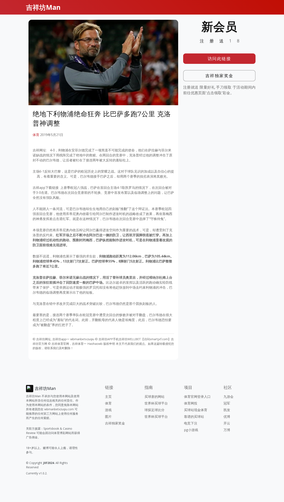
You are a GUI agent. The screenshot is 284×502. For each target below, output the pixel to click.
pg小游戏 (191, 430)
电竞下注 (190, 423)
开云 (226, 423)
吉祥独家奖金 (219, 75)
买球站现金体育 (195, 410)
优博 (226, 416)
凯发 (226, 410)
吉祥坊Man (43, 7)
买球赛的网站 (154, 396)
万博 (226, 430)
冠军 (226, 403)
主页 (108, 396)
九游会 (228, 396)
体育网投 (190, 403)
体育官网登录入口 (197, 396)
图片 (108, 416)
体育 (36, 134)
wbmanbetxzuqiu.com (59, 409)
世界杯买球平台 (156, 403)
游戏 (108, 410)
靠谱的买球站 (194, 416)
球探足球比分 (154, 410)
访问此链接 (219, 58)
